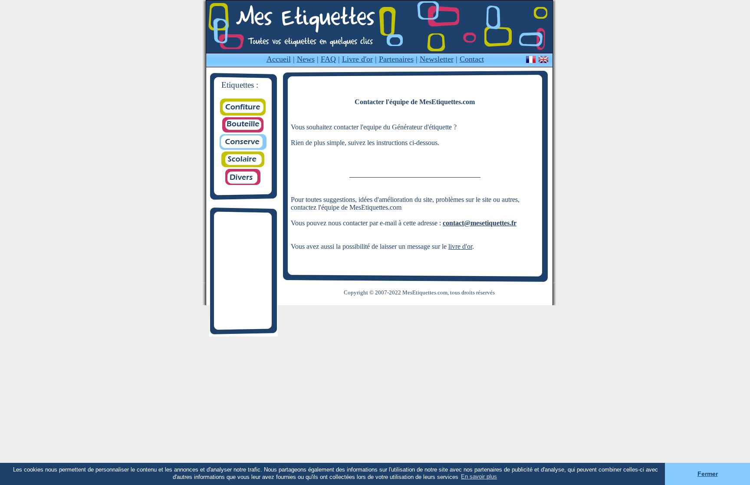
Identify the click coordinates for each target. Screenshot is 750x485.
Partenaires (396, 59)
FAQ (328, 59)
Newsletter (437, 59)
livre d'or (460, 246)
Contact (472, 59)
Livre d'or (357, 59)
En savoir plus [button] (479, 476)
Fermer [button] (707, 473)
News (306, 59)
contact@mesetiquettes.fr (479, 223)
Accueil (278, 59)
